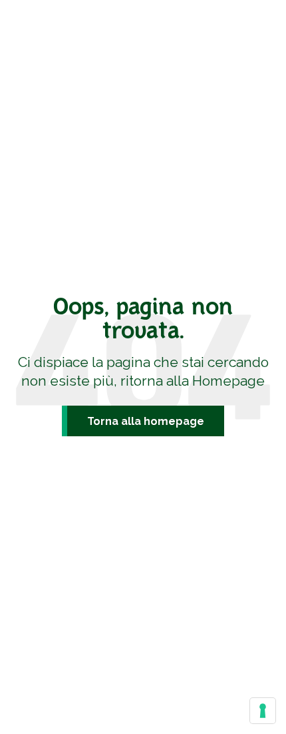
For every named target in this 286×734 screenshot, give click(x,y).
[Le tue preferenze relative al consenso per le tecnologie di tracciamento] (262, 710)
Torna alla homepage (145, 421)
